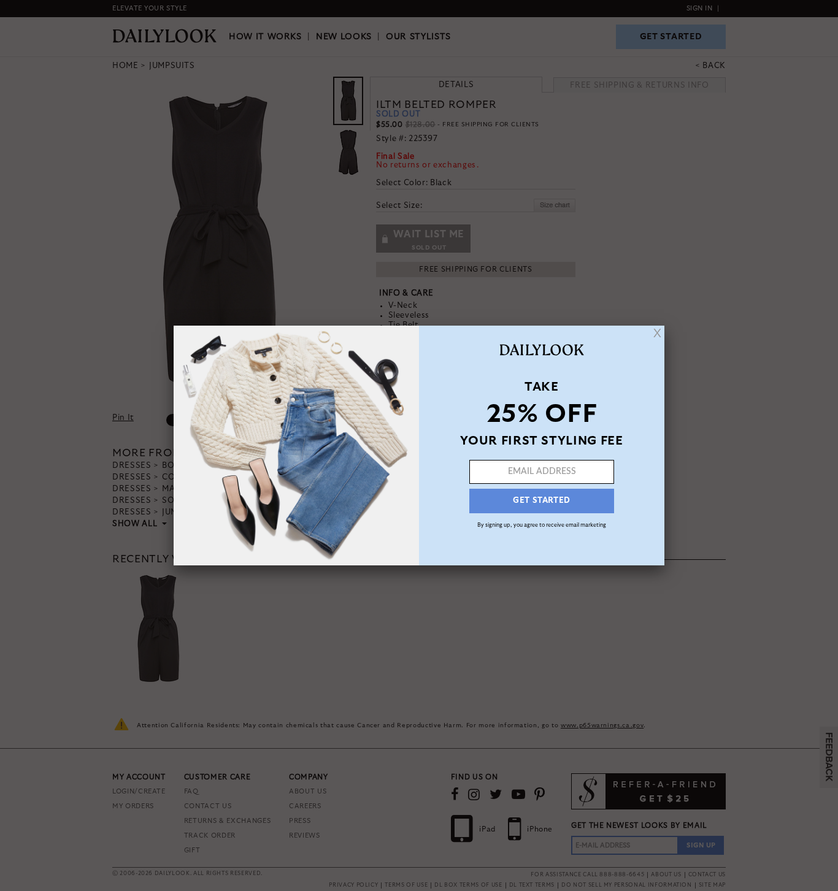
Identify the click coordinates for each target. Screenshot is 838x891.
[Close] (657, 333)
